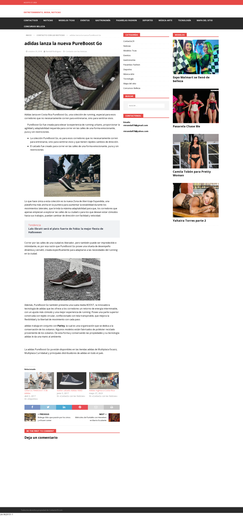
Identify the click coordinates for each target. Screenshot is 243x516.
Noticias (48, 20)
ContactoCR (31, 20)
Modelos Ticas (67, 20)
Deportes (148, 20)
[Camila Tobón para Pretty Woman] (196, 151)
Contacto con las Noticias (76, 51)
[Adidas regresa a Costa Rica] (104, 380)
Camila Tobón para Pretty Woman (192, 173)
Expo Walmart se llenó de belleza (191, 79)
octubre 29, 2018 (35, 51)
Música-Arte (165, 20)
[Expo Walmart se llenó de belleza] (196, 57)
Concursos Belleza (34, 26)
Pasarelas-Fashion (126, 20)
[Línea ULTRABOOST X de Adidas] (39, 380)
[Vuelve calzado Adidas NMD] (71, 380)
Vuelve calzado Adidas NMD (69, 390)
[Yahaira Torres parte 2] (196, 200)
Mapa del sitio (205, 20)
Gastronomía (102, 20)
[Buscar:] (146, 105)
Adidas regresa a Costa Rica (102, 390)
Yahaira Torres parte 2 (189, 220)
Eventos (85, 20)
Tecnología (184, 20)
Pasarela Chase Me (186, 126)
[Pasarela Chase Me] (196, 106)
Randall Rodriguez (53, 51)
